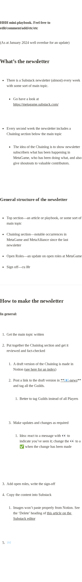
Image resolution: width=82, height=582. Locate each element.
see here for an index (40, 369)
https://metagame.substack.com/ (36, 104)
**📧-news (69, 380)
